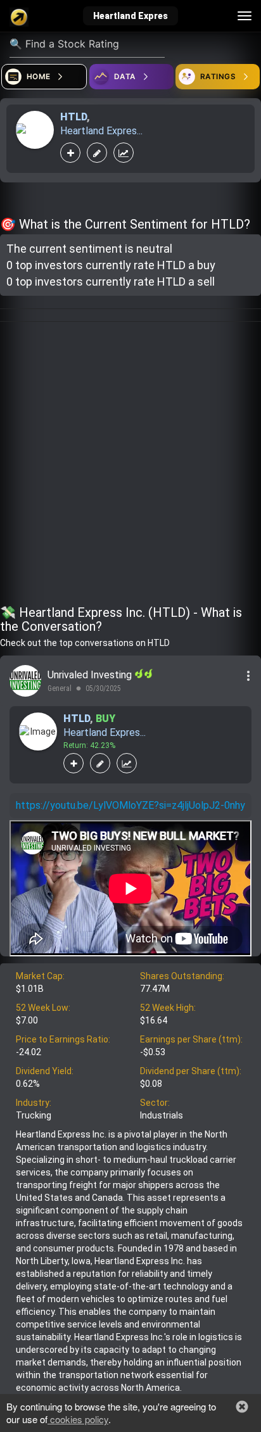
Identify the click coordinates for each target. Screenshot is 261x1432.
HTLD (73, 117)
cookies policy (78, 1419)
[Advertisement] (130, 465)
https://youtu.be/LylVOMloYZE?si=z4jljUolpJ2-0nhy (130, 805)
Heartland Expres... (101, 131)
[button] (242, 1406)
